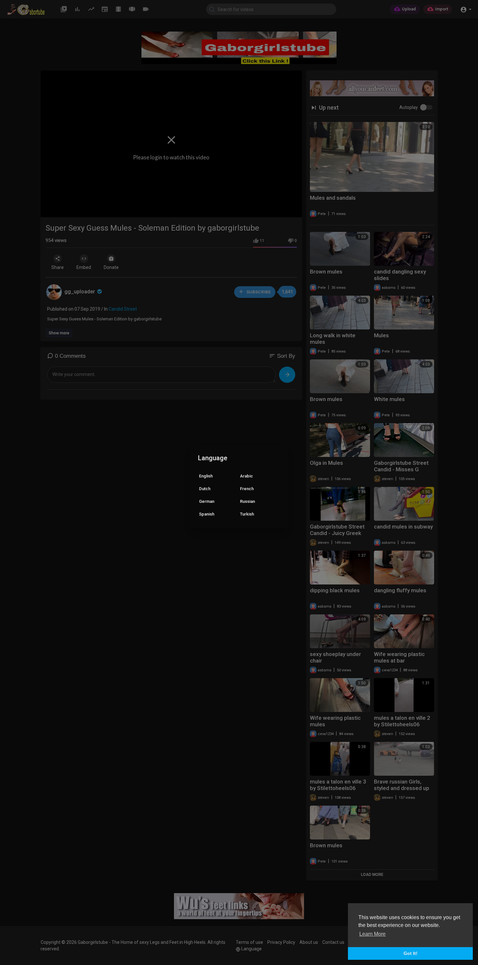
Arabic (246, 476)
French (247, 488)
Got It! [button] (411, 953)
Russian (247, 501)
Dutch (204, 488)
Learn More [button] (372, 934)
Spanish (206, 514)
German (206, 501)
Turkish (247, 514)
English (206, 476)
